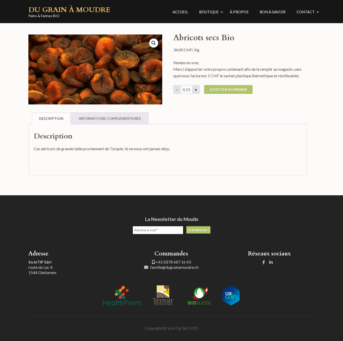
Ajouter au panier (228, 89)
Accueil (180, 12)
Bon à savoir (272, 12)
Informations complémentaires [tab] (110, 118)
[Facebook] (263, 262)
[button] (153, 43)
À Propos (239, 12)
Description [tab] (51, 118)
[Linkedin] (271, 262)
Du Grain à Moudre (69, 10)
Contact (306, 12)
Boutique (209, 12)
